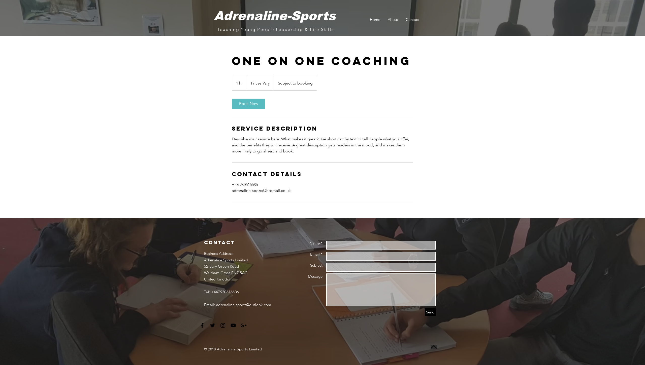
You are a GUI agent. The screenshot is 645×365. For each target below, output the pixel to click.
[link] (248, 104)
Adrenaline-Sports (275, 16)
